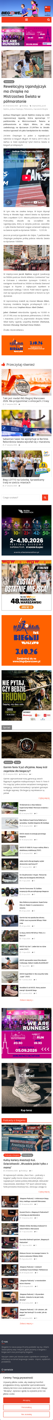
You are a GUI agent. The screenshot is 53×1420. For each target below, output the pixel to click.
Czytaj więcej (44, 798)
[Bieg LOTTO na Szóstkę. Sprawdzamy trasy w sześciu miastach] (26, 452)
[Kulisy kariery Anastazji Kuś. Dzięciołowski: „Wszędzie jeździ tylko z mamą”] (26, 1126)
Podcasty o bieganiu (14, 1120)
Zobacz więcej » (26, 1000)
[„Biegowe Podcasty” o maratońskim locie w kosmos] (10, 1279)
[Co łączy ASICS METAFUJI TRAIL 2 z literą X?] (10, 931)
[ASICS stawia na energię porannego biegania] (10, 832)
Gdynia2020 (36, 106)
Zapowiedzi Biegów (40, 109)
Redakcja (24, 106)
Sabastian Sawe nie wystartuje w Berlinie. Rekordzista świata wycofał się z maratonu (26, 440)
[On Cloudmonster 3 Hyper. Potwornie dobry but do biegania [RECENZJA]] (10, 873)
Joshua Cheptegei (16, 109)
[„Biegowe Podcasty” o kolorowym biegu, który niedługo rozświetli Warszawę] (10, 1197)
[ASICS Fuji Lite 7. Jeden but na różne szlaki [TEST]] (10, 945)
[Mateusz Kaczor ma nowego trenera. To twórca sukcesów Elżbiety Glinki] (10, 1252)
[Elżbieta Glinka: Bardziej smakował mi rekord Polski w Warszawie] (10, 1224)
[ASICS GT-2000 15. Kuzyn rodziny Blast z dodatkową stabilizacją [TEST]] (10, 846)
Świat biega (9, 82)
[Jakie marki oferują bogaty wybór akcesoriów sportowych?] (10, 860)
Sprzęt (6, 727)
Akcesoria (8, 762)
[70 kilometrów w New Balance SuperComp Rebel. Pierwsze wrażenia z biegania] (10, 803)
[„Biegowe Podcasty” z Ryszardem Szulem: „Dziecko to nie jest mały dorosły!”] (10, 1293)
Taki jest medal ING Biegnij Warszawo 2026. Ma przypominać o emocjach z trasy (26, 400)
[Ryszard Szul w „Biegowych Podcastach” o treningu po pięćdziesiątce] (10, 1211)
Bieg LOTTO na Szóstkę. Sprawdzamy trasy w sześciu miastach (23, 481)
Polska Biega (27, 1155)
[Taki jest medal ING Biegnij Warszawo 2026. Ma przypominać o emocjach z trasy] (26, 370)
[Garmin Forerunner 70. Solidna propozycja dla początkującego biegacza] (10, 887)
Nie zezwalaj (26, 1414)
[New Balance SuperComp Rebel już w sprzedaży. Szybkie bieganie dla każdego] (10, 819)
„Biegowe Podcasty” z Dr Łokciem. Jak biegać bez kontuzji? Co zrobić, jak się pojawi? (33, 1312)
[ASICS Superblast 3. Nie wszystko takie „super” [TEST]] (10, 972)
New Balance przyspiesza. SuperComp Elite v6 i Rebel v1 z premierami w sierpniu (33, 905)
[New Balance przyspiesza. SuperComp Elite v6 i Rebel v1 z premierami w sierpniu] (10, 901)
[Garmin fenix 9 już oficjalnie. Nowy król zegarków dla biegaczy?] (26, 733)
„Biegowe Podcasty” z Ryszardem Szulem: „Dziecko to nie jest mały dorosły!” (32, 1297)
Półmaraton (28, 109)
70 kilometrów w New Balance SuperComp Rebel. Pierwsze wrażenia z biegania (34, 807)
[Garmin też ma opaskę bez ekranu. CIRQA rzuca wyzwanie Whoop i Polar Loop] (10, 916)
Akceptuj (26, 1400)
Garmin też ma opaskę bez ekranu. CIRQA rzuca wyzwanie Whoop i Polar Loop (33, 920)
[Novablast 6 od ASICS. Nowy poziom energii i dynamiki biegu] (10, 986)
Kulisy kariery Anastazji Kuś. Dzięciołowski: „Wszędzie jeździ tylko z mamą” (25, 1164)
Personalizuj (26, 1407)
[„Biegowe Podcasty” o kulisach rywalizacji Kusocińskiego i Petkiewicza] (10, 1265)
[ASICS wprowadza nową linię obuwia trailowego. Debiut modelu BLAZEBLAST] (10, 959)
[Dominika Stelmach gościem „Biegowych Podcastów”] (10, 1238)
